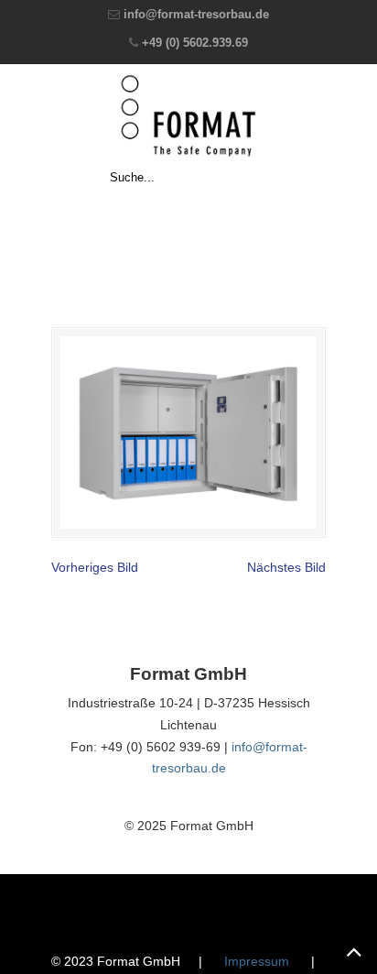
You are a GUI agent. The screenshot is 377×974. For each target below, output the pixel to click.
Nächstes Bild (286, 567)
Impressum (256, 961)
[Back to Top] (354, 951)
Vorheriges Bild (94, 567)
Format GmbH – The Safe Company (188, 115)
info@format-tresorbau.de (196, 14)
